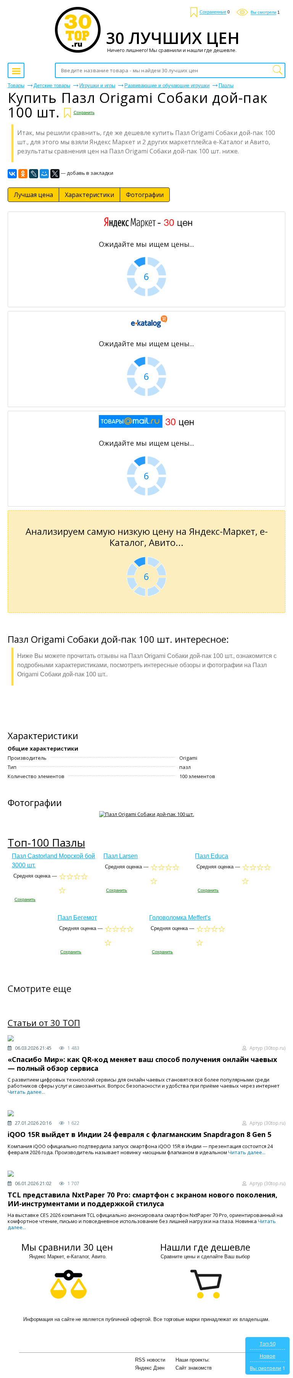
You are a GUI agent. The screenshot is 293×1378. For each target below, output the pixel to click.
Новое (267, 1355)
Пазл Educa (211, 856)
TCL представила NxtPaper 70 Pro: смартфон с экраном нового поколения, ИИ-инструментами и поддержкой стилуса (142, 1199)
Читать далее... (26, 1091)
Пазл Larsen (120, 856)
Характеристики (89, 195)
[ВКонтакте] (12, 173)
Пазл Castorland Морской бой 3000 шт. (53, 860)
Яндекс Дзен (149, 1368)
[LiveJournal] (33, 173)
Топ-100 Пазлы (46, 842)
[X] (55, 173)
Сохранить (84, 112)
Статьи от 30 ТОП (44, 1023)
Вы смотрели (265, 1368)
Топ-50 (267, 1343)
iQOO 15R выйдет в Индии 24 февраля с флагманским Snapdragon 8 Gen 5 (139, 1134)
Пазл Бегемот (77, 917)
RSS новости (150, 1360)
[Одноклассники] (22, 173)
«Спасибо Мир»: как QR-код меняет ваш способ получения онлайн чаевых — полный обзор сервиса (142, 1064)
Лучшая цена (33, 195)
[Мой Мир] (44, 173)
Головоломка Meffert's (180, 917)
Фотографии (145, 195)
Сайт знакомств (193, 1368)
